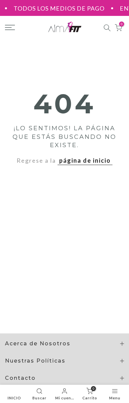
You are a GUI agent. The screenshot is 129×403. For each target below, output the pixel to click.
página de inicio (85, 160)
